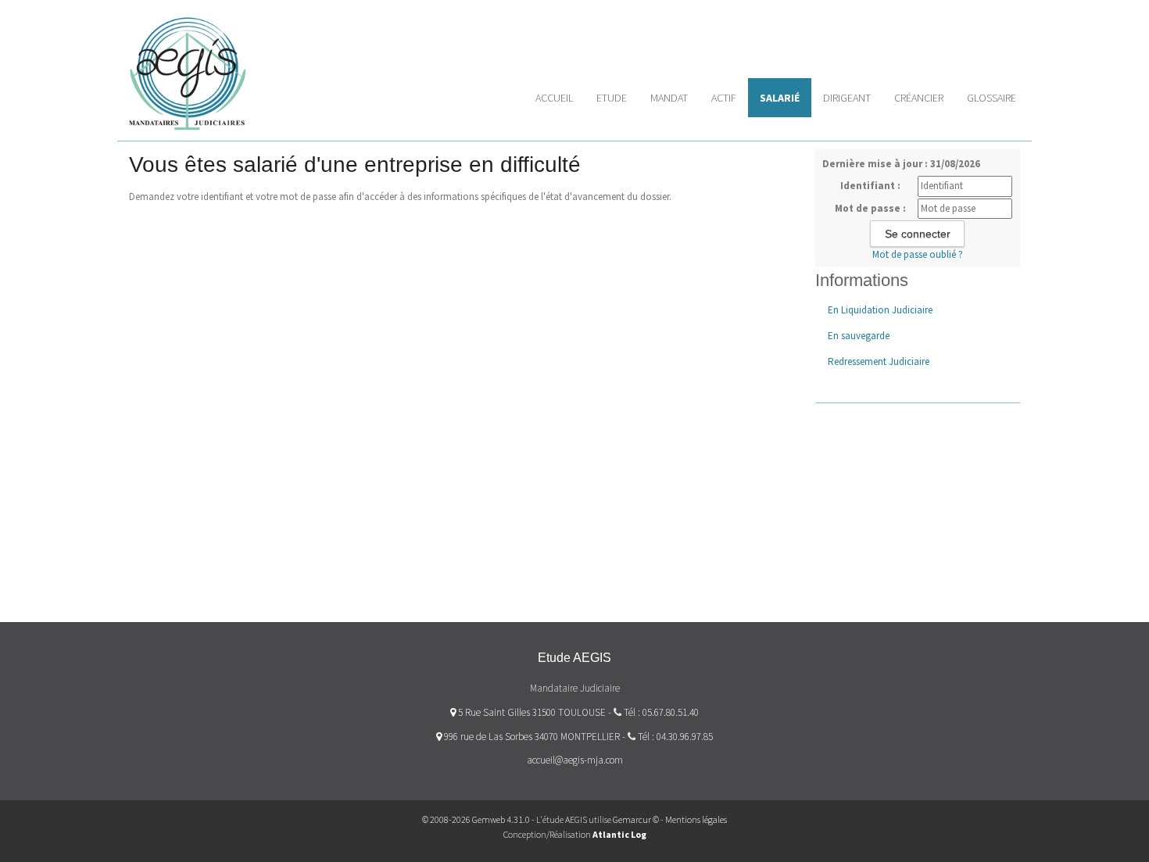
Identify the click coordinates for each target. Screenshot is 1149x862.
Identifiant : (870, 185)
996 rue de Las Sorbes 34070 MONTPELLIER (531, 736)
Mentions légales (696, 819)
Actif (723, 98)
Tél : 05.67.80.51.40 (661, 712)
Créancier (918, 98)
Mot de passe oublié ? (917, 254)
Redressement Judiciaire (878, 361)
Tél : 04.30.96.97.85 (675, 736)
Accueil (554, 98)
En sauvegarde (858, 335)
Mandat (669, 98)
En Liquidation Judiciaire (880, 310)
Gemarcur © (636, 819)
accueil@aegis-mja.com (575, 760)
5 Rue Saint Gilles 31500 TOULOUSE (531, 712)
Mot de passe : (870, 208)
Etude (611, 98)
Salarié (780, 98)
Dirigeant (847, 98)
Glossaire (991, 98)
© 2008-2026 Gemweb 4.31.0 (476, 819)
